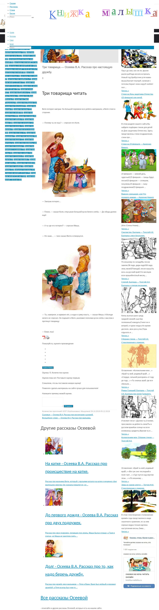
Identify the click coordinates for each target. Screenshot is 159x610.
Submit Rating (48, 367)
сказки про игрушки (23, 123)
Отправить (68, 406)
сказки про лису (17, 133)
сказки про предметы (26, 143)
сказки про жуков (27, 116)
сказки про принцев (15, 146)
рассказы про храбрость (19, 79)
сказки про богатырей (15, 106)
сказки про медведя (26, 136)
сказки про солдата (14, 156)
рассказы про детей (15, 73)
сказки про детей (14, 113)
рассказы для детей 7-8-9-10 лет (21, 69)
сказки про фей (22, 160)
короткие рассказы (15, 52)
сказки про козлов (14, 126)
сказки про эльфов (14, 166)
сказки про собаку (22, 153)
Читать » (125, 91)
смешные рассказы (24, 170)
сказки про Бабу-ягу (20, 93)
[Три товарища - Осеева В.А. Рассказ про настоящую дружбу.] (60, 62)
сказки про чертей (26, 163)
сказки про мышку (14, 140)
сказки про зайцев (14, 119)
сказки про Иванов (27, 103)
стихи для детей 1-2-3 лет (17, 173)
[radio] (82, 349)
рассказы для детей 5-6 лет (23, 66)
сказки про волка (23, 109)
